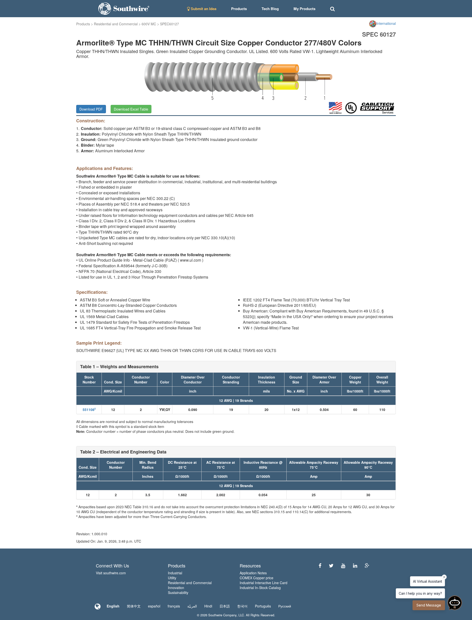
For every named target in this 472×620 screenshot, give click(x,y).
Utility (172, 577)
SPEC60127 (169, 23)
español (154, 606)
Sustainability (178, 592)
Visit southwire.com (111, 572)
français (174, 606)
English (113, 606)
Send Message (428, 605)
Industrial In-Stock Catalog (260, 587)
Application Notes (253, 572)
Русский (284, 606)
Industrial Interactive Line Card (263, 582)
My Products (304, 8)
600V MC (149, 23)
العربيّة (192, 606)
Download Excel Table (131, 109)
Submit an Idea (203, 8)
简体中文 (134, 606)
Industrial (175, 572)
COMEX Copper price (256, 577)
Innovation (176, 587)
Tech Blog (270, 8)
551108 (89, 409)
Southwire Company (222, 615)
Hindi (208, 606)
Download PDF (91, 109)
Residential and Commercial (116, 23)
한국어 (242, 606)
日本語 (225, 606)
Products (83, 23)
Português (263, 606)
